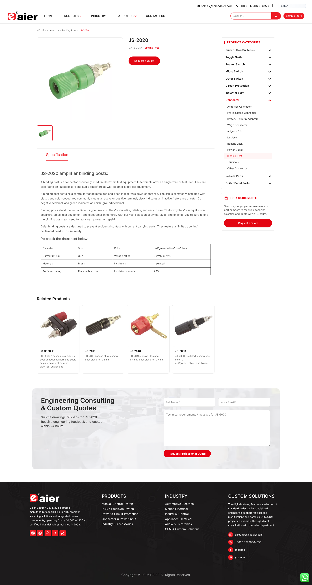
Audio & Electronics (178, 524)
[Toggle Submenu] (269, 50)
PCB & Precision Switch (118, 509)
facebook (240, 549)
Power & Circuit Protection (120, 514)
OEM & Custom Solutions (182, 529)
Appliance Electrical (178, 519)
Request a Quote (144, 60)
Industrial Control (177, 514)
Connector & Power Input (119, 519)
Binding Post (152, 47)
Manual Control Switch (117, 504)
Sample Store (294, 15)
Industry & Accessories (117, 524)
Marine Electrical (176, 509)
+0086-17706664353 (254, 6)
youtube (240, 557)
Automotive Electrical (179, 504)
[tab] (57, 155)
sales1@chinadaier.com (217, 6)
